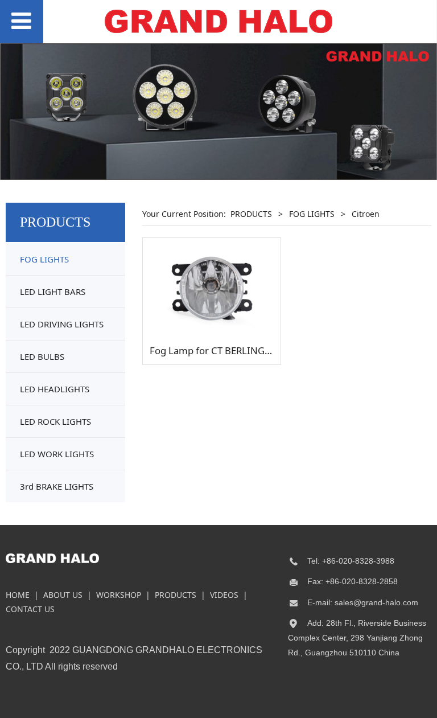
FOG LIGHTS (44, 259)
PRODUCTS (251, 213)
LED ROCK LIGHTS (55, 421)
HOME (18, 594)
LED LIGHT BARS (52, 291)
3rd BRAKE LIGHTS (56, 486)
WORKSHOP (118, 594)
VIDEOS (224, 594)
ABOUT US (63, 594)
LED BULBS (42, 356)
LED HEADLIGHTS (54, 389)
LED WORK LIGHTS (57, 453)
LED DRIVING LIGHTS (62, 324)
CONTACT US (30, 609)
